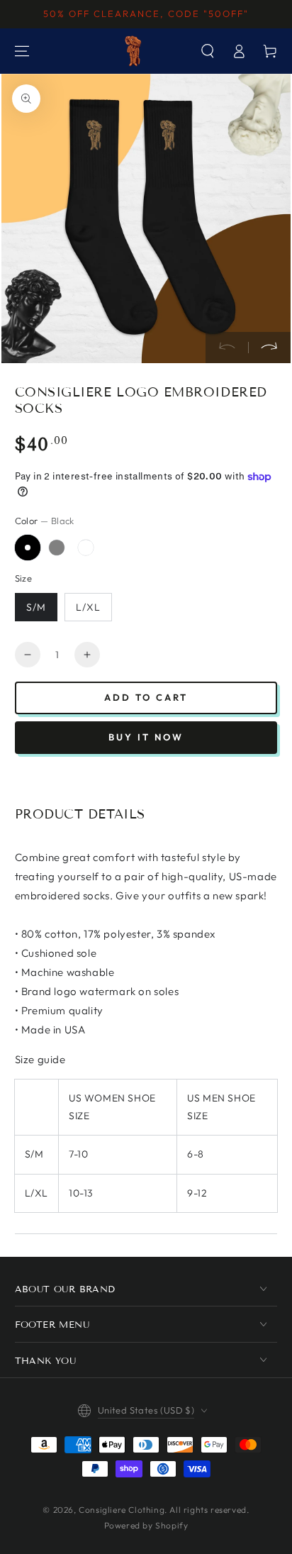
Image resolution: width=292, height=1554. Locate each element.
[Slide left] (227, 347)
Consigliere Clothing (121, 1509)
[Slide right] (269, 347)
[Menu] (22, 51)
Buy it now (146, 737)
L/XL (88, 607)
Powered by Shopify (146, 1525)
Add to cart (146, 697)
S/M (36, 607)
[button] (207, 51)
